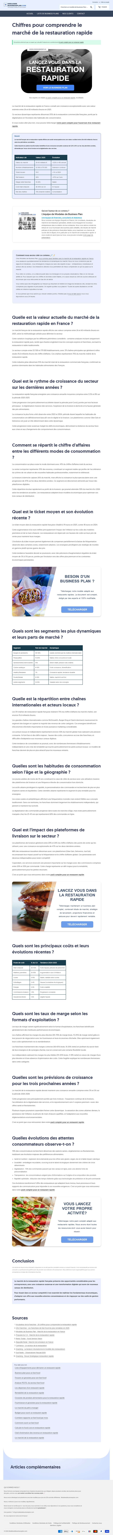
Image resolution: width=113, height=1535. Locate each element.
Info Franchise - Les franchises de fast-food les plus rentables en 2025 (42, 1328)
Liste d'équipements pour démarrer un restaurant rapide (37, 1368)
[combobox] (77, 7)
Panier (104, 7)
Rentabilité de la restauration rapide (29, 1393)
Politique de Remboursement (81, 1523)
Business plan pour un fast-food (27, 1373)
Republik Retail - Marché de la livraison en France (34, 1342)
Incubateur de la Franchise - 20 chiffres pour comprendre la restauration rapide (46, 1324)
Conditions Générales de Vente (42, 1523)
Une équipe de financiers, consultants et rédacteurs (62, 218)
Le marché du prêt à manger (26, 1408)
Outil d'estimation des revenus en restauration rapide (36, 1433)
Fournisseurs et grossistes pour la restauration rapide (36, 1403)
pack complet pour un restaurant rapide (67, 874)
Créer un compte (105, 2)
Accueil (29, 14)
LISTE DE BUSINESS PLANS (48, 14)
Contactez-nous (97, 1523)
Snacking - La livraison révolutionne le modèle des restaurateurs (40, 1349)
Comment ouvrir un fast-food (27, 1423)
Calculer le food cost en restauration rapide (32, 1428)
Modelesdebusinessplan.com (18, 1531)
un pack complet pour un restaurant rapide (60, 98)
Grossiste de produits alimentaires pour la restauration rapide (40, 1398)
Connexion (95, 2)
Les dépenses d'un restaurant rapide (29, 1388)
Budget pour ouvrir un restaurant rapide (31, 1412)
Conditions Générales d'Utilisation (19, 1523)
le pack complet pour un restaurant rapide (71, 42)
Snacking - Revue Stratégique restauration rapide (35, 1356)
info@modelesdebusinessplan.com (23, 1512)
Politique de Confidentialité (62, 1523)
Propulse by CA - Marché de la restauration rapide (35, 1335)
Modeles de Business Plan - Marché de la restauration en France (40, 1331)
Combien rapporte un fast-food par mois (31, 1418)
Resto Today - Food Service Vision (29, 1338)
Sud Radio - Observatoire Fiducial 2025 (31, 1352)
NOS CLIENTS (67, 14)
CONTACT (81, 14)
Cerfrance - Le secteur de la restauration (31, 1345)
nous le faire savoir (74, 294)
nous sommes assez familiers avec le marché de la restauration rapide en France (66, 259)
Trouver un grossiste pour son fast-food (30, 1378)
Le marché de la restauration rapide (29, 1437)
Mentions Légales (55, 1525)
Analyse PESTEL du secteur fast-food (29, 1383)
